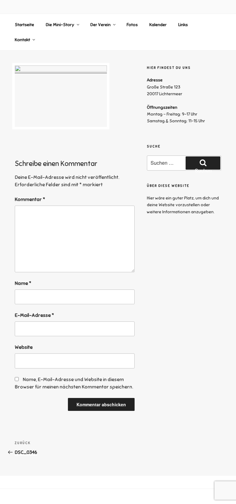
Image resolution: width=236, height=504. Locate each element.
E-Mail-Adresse (34, 315)
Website (24, 347)
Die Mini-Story (60, 24)
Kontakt (22, 39)
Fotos (132, 24)
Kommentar (30, 199)
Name (23, 283)
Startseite (24, 24)
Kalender (158, 24)
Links (183, 24)
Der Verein (100, 24)
